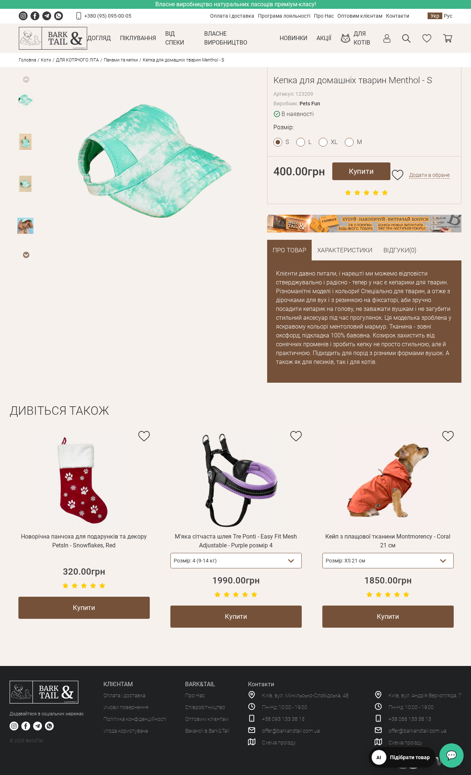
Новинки (293, 38)
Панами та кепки (121, 60)
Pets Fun (310, 103)
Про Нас (324, 16)
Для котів (362, 38)
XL (334, 141)
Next (25, 255)
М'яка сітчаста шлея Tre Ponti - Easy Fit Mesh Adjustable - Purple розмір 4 (236, 541)
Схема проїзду (279, 743)
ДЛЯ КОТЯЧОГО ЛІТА (77, 60)
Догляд (99, 38)
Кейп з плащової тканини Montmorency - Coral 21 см (387, 541)
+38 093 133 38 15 (283, 719)
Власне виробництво (225, 38)
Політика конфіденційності (135, 719)
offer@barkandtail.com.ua (291, 731)
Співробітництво (205, 707)
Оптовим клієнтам (359, 16)
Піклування (138, 38)
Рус (448, 16)
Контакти (397, 16)
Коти (46, 60)
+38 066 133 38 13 (410, 719)
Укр (435, 16)
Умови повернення (126, 707)
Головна (27, 60)
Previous (25, 79)
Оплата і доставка (232, 16)
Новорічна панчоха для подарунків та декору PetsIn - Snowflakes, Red (84, 541)
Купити (361, 171)
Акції (323, 38)
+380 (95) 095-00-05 (107, 16)
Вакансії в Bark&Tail (207, 731)
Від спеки (174, 38)
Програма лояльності (284, 16)
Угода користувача (125, 731)
